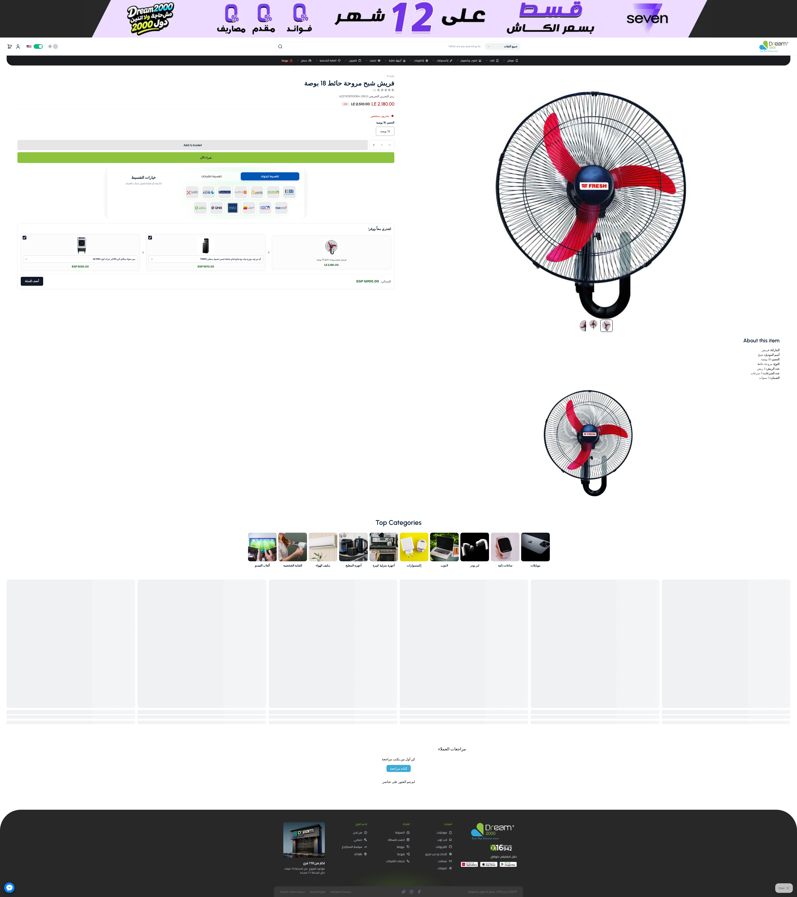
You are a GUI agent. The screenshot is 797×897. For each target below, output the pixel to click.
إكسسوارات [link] (414, 565)
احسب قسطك (396, 839)
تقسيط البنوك (270, 176)
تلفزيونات (441, 847)
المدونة (400, 832)
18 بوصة (385, 131)
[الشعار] (773, 46)
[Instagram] (411, 891)
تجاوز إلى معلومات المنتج (775, 74)
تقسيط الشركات (211, 176)
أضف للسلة (32, 281)
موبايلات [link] (535, 565)
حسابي (358, 839)
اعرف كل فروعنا (310, 882)
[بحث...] (280, 46)
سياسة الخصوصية (340, 892)
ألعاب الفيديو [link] (262, 565)
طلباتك (358, 854)
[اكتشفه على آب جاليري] (469, 866)
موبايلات (442, 832)
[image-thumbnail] (606, 326)
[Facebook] (419, 891)
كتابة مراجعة (398, 768)
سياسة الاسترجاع (352, 847)
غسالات (442, 861)
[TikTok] (403, 891)
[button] (502, 46)
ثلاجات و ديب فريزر (436, 854)
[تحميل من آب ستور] (488, 866)
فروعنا (401, 854)
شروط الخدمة (317, 892)
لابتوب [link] (444, 565)
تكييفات (442, 868)
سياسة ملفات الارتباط (292, 892)
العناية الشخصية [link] (292, 565)
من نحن (357, 832)
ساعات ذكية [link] (505, 565)
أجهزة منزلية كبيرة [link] (384, 565)
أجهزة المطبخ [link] (353, 565)
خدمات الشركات (395, 861)
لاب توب (442, 839)
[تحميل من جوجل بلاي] (508, 866)
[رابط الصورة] (535, 551)
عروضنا (401, 847)
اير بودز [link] (474, 565)
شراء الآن (206, 157)
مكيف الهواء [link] (323, 565)
